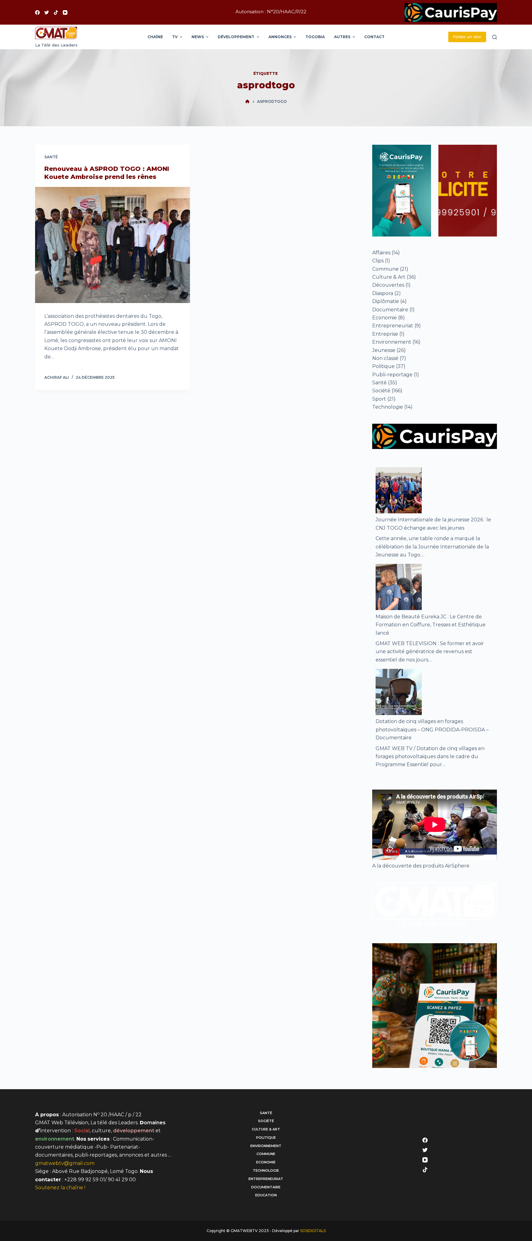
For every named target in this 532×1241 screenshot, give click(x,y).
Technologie (387, 407)
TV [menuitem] (175, 36)
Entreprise (385, 334)
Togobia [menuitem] (315, 36)
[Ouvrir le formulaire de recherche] (494, 37)
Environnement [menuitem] (265, 1146)
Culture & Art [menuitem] (266, 1129)
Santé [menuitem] (266, 1113)
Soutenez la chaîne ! (60, 1187)
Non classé (385, 358)
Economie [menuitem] (266, 1162)
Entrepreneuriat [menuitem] (265, 1179)
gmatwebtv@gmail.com (65, 1163)
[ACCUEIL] (247, 102)
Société (381, 391)
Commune (385, 269)
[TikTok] (56, 12)
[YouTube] (65, 12)
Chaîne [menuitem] (155, 36)
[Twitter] (46, 12)
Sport (379, 399)
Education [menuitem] (266, 1195)
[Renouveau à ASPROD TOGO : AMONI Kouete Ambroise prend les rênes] (112, 245)
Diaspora (382, 293)
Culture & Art (388, 277)
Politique (383, 366)
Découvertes (388, 285)
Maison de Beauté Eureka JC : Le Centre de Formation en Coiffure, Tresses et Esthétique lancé (431, 625)
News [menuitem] (197, 36)
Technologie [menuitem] (266, 1170)
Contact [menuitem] (374, 36)
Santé (51, 157)
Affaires (381, 253)
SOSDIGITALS (313, 1230)
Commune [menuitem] (265, 1154)
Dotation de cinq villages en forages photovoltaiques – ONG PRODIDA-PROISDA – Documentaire (432, 729)
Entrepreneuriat (392, 326)
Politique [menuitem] (266, 1137)
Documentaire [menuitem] (265, 1187)
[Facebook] (37, 12)
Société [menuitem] (266, 1121)
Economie (384, 318)
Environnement (391, 342)
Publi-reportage (392, 375)
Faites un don (467, 36)
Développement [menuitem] (236, 36)
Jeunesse (383, 350)
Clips (378, 261)
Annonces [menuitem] (280, 36)
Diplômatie (385, 301)
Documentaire (390, 310)
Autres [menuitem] (342, 36)
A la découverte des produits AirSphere (421, 866)
